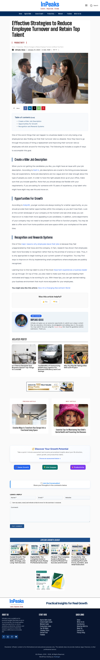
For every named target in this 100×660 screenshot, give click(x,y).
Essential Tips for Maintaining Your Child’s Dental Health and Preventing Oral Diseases (70, 431)
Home (13, 47)
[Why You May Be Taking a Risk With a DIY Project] (76, 354)
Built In (36, 170)
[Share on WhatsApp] (98, 334)
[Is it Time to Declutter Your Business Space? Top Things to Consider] (24, 354)
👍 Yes (45, 302)
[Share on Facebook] (98, 321)
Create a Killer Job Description (29, 121)
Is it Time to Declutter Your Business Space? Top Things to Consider (23, 367)
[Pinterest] (43, 108)
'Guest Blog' (58, 327)
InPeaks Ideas (20, 50)
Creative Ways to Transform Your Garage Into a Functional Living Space (29, 429)
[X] (34, 108)
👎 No (55, 302)
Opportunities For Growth (27, 124)
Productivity (19, 43)
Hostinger (57, 657)
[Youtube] (16, 637)
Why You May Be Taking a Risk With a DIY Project (75, 367)
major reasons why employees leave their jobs (40, 244)
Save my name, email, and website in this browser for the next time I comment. (36, 502)
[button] (93, 5)
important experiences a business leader (70, 270)
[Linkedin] (30, 108)
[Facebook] (25, 108)
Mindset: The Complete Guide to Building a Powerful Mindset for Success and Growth (60, 560)
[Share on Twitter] (98, 330)
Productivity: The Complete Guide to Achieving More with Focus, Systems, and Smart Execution (79, 561)
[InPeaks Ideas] (13, 50)
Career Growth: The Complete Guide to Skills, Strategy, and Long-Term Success (17, 560)
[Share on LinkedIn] (98, 325)
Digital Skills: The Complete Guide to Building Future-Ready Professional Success (39, 560)
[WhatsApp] (39, 108)
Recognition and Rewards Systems (31, 126)
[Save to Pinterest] (98, 339)
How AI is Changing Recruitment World (54, 288)
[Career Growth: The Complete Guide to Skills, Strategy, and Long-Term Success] (19, 549)
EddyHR (26, 205)
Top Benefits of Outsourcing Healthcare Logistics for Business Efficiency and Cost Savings (49, 368)
